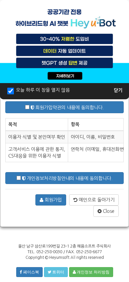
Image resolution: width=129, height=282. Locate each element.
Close (108, 211)
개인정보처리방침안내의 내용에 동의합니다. (68, 178)
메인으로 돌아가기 (95, 200)
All (72, 257)
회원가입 (52, 200)
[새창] (64, 41)
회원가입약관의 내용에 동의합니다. (69, 107)
